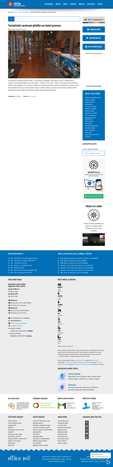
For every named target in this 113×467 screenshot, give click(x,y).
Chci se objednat (90, 115)
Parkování (94, 29)
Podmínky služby (58, 461)
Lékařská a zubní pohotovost (90, 118)
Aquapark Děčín (38, 436)
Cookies (102, 461)
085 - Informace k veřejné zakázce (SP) (23, 261)
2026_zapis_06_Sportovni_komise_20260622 (74, 272)
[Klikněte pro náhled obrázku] (44, 54)
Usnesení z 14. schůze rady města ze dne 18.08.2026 (76, 265)
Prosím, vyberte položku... (91, 149)
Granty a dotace (90, 100)
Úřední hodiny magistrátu (18, 323)
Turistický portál (63, 421)
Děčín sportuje (62, 434)
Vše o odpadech (95, 20)
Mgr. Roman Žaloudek (19, 29)
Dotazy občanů (89, 102)
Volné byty (88, 132)
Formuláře (88, 123)
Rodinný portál (62, 436)
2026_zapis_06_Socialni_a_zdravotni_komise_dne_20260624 (79, 258)
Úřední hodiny (89, 111)
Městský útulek (62, 432)
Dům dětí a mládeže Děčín (41, 438)
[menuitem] (50, 3)
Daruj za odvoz (62, 443)
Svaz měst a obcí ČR (14, 436)
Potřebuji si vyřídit (91, 113)
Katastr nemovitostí (14, 441)
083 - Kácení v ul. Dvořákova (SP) (21, 265)
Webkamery (88, 104)
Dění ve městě (32, 96)
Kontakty (88, 137)
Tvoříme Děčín (62, 425)
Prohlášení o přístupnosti (88, 459)
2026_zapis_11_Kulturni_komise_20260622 (73, 261)
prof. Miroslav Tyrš (80, 360)
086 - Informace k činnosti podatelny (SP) (24, 258)
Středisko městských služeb (41, 425)
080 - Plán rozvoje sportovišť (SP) (21, 272)
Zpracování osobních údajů (89, 461)
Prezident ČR (12, 425)
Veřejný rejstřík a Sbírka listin (17, 438)
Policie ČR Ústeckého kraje (41, 421)
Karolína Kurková (69, 362)
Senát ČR (11, 432)
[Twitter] (87, 426)
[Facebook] (87, 422)
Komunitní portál (63, 438)
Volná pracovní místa (91, 134)
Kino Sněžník (37, 443)
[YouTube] (87, 434)
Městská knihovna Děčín (40, 445)
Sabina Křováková (63, 364)
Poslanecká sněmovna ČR (16, 430)
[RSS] (87, 437)
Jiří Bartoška (80, 362)
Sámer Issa (99, 362)
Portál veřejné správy (14, 423)
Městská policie (38, 423)
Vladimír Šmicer (78, 364)
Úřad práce (11, 443)
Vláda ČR (11, 427)
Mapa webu (101, 459)
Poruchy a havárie (90, 106)
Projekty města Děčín (64, 427)
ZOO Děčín (36, 434)
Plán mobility (62, 441)
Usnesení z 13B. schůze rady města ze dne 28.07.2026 (76, 268)
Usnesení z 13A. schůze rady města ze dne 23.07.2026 (76, 270)
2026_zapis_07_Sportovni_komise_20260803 (74, 263)
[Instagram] (87, 430)
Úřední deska (89, 121)
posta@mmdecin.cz (16, 326)
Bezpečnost (94, 38)
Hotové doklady (90, 128)
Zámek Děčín (37, 432)
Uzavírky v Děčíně (90, 108)
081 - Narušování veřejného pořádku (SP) (24, 270)
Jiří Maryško (88, 362)
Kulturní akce (94, 47)
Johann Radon (95, 360)
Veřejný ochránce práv (15, 434)
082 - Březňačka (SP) (17, 268)
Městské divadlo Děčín (40, 441)
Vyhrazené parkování (91, 125)
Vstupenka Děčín (63, 423)
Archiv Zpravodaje (93, 86)
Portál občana (12, 421)
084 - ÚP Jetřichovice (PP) (19, 263)
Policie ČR (11, 445)
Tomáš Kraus (86, 364)
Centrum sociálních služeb (41, 427)
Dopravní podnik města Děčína (43, 430)
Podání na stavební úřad (93, 97)
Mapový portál (62, 430)
